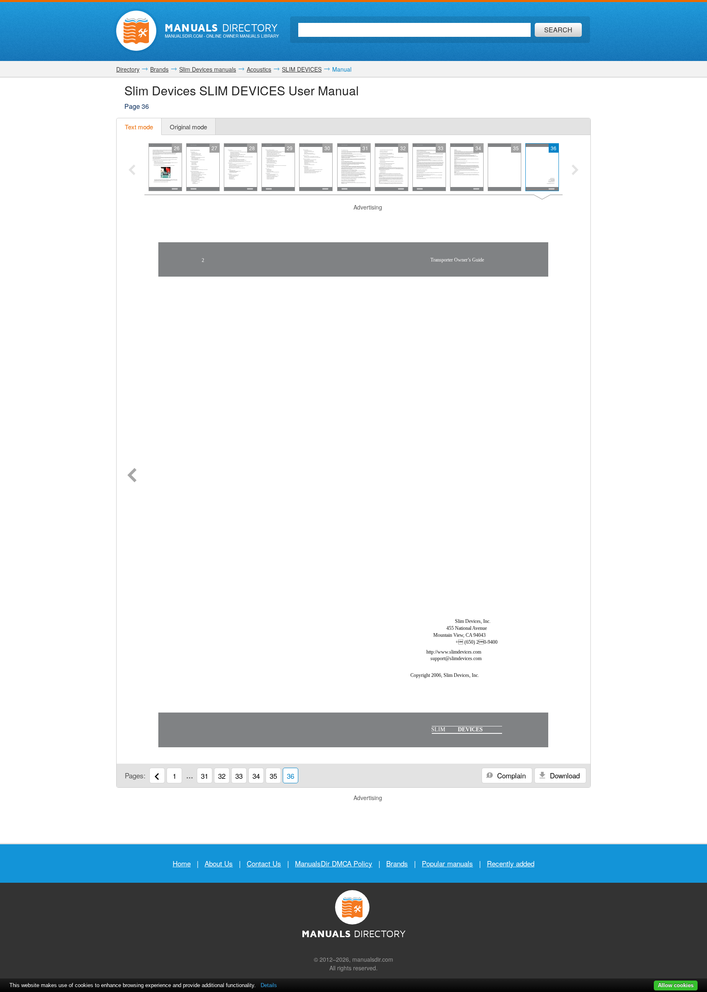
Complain (510, 775)
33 (239, 776)
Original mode (188, 126)
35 (273, 776)
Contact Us (264, 863)
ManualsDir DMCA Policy (333, 863)
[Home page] (136, 30)
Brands (397, 863)
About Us (219, 863)
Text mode (139, 126)
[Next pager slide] (575, 171)
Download (564, 775)
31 (204, 776)
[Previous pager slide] (132, 171)
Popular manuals (447, 863)
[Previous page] (132, 476)
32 (221, 776)
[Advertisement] (353, 221)
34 (256, 776)
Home (182, 863)
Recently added (510, 863)
